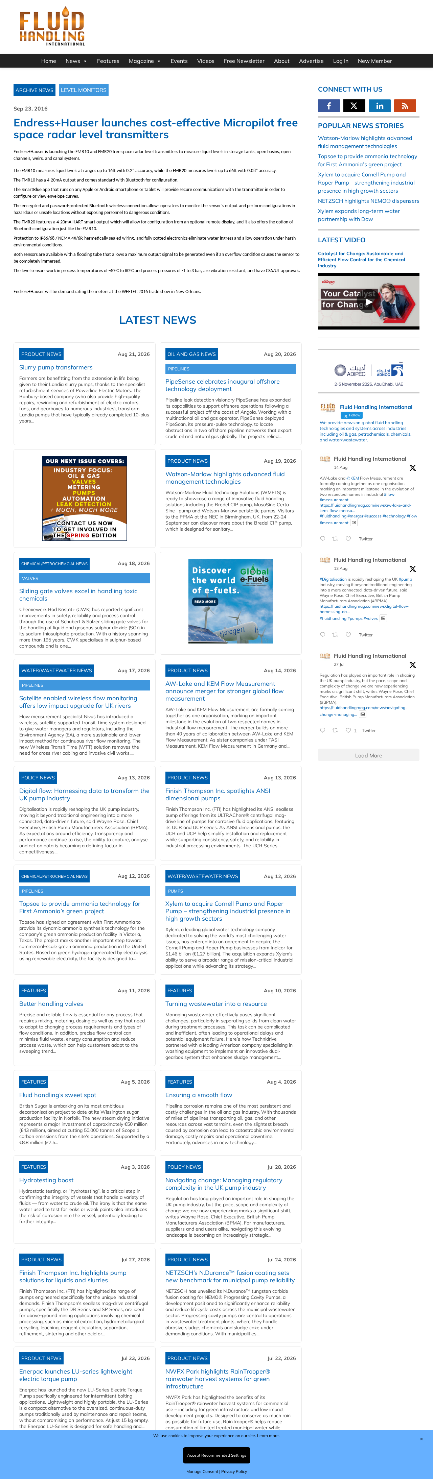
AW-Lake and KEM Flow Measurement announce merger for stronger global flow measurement (224, 691)
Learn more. (268, 1435)
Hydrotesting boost (46, 1180)
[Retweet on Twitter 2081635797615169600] (337, 730)
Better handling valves (51, 1004)
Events (179, 60)
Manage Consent (202, 1471)
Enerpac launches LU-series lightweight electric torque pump (75, 1375)
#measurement (334, 499)
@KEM (352, 478)
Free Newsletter (244, 60)
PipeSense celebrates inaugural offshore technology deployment (222, 385)
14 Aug (340, 467)
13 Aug (340, 568)
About (282, 60)
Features (108, 60)
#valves (371, 618)
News (73, 60)
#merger (355, 515)
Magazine (141, 60)
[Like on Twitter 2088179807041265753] (350, 539)
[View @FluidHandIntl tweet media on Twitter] (354, 523)
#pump (405, 579)
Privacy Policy (234, 1471)
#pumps (355, 618)
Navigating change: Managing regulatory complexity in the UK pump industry (223, 1183)
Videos (205, 60)
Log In (340, 60)
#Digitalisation (333, 579)
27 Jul (339, 664)
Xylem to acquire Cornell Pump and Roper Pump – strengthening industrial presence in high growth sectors (228, 911)
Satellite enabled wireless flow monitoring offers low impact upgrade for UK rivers (78, 701)
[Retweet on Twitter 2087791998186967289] (337, 635)
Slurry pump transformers (56, 367)
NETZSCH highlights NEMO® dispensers (368, 200)
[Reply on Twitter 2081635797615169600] (324, 730)
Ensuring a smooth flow (198, 1095)
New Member (375, 60)
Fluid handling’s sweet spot (57, 1095)
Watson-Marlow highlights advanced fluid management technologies (225, 477)
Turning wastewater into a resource (216, 1004)
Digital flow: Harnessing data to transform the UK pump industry (84, 794)
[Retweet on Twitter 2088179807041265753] (337, 539)
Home (48, 60)
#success (373, 515)
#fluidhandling (333, 515)
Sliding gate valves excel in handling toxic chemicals (78, 594)
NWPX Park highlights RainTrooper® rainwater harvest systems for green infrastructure (217, 1378)
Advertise (311, 60)
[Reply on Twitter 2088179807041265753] (324, 539)
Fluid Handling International (370, 458)
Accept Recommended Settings (216, 1455)
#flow (389, 494)
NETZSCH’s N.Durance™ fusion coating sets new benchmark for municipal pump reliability (230, 1276)
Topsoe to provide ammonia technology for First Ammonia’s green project (79, 907)
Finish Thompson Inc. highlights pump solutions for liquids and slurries (73, 1276)
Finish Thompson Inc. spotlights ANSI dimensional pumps (217, 794)
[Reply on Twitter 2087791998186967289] (324, 635)
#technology (394, 515)
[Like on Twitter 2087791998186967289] (350, 635)
